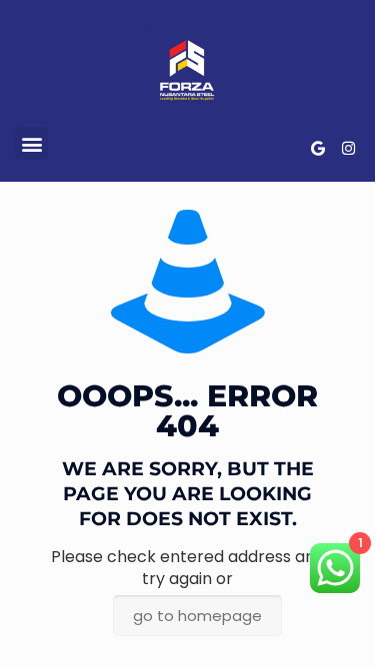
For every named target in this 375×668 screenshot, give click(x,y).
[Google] (318, 149)
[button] (31, 143)
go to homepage (197, 615)
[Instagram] (348, 149)
